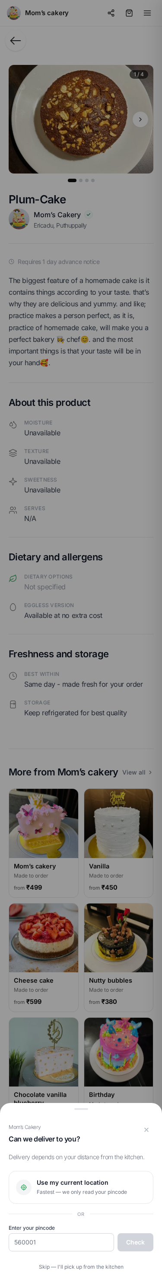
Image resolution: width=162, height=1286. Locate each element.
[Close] (146, 1129)
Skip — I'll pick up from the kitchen (81, 1266)
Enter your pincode (32, 1228)
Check (135, 1242)
